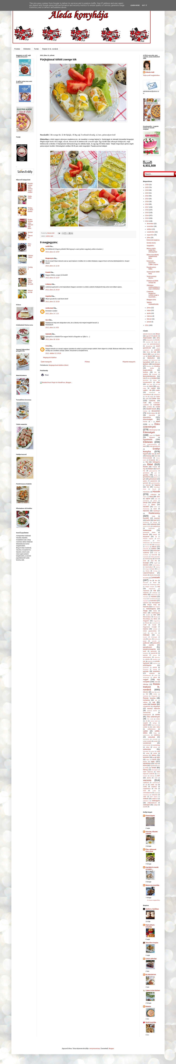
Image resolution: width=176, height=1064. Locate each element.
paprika (151, 645)
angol (144, 344)
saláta (145, 704)
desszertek (156, 411)
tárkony (154, 755)
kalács (155, 506)
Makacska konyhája (152, 885)
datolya (145, 411)
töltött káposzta (148, 771)
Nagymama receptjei (149, 627)
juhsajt (145, 502)
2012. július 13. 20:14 (52, 290)
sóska (158, 719)
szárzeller (155, 739)
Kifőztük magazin (148, 538)
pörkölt (155, 667)
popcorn (155, 663)
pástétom (145, 653)
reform (155, 677)
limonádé (145, 582)
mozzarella (155, 623)
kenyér (155, 534)
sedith (47, 246)
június (149, 308)
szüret (155, 753)
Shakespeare (147, 714)
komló (155, 552)
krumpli (146, 563)
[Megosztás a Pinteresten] (72, 233)
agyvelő (148, 336)
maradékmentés (153, 598)
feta (147, 462)
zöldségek (146, 805)
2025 (147, 187)
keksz (145, 524)
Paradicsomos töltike (151, 268)
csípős (158, 396)
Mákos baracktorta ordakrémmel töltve (153, 256)
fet (159, 460)
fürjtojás (150, 469)
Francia (155, 466)
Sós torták (150, 719)
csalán (158, 390)
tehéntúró (146, 757)
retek (156, 681)
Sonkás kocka (151, 243)
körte (144, 560)
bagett (152, 354)
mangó (145, 598)
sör (146, 721)
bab (155, 352)
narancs (145, 629)
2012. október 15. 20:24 (53, 353)
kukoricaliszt (149, 567)
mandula (154, 596)
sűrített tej (146, 727)
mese (145, 613)
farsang (148, 456)
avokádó (157, 350)
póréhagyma (147, 665)
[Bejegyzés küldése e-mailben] (58, 233)
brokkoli (154, 378)
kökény (153, 556)
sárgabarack (146, 706)
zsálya (156, 805)
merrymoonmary (94, 1048)
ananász (148, 342)
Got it (144, 5)
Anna (47, 346)
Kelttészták (147, 530)
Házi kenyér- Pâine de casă (30, 281)
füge (144, 468)
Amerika (157, 340)
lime (156, 580)
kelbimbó (154, 524)
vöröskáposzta (147, 792)
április (149, 313)
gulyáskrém (153, 481)
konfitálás (145, 554)
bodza (152, 368)
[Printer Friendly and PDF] (44, 377)
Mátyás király (151, 604)
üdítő (156, 777)
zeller (144, 796)
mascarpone (156, 603)
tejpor (147, 759)
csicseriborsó (147, 394)
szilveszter (147, 749)
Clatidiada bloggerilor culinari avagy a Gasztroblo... (153, 294)
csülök (158, 407)
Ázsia (148, 352)
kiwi (151, 544)
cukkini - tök (147, 390)
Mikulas (156, 616)
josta (156, 498)
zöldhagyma (156, 801)
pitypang (150, 661)
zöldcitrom (146, 800)
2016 (147, 210)
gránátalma (146, 477)
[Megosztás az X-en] (67, 233)
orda (144, 639)
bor (155, 372)
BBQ (156, 362)
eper (144, 446)
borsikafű (154, 374)
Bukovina (145, 380)
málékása (154, 592)
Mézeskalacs (147, 616)
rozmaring (146, 700)
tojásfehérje (147, 763)
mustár (154, 625)
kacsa (144, 504)
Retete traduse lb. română (151, 687)
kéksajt (155, 522)
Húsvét (156, 491)
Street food (154, 725)
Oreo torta (29, 244)
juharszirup (146, 500)
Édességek (149, 432)
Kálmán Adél (149, 72)
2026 (147, 184)
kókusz (154, 546)
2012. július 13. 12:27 (52, 278)
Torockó (152, 765)
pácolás (154, 641)
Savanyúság (146, 712)
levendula (146, 577)
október (149, 229)
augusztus (150, 235)
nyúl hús (154, 633)
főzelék (145, 467)
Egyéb (158, 435)
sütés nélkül (156, 727)
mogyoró (146, 621)
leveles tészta (154, 575)
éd (149, 424)
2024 (147, 190)
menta (155, 610)
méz (154, 615)
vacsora (147, 780)
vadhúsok (146, 782)
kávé (155, 520)
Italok (151, 496)
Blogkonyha (49, 258)
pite (144, 661)
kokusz (147, 546)
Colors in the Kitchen (153, 990)
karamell (157, 518)
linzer (154, 582)
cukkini (48, 236)
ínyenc (145, 496)
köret (156, 558)
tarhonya (145, 755)
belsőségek (156, 364)
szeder (156, 741)
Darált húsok (151, 409)
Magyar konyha (149, 586)
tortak (146, 767)
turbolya (152, 775)
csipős (151, 396)
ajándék (155, 336)
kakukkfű (146, 507)
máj (158, 586)
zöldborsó (155, 798)
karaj (153, 516)
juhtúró (154, 502)
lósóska (145, 584)
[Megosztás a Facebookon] (69, 233)
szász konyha (147, 741)
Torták (36, 49)
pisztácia (155, 659)
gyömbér (145, 483)
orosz (149, 639)
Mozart (147, 623)
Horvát (154, 489)
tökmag (145, 770)
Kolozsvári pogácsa (153, 240)
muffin (145, 625)
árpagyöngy (149, 346)
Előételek (26, 49)
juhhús (155, 500)
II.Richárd (153, 494)
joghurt (148, 498)
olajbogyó (146, 635)
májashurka (152, 588)
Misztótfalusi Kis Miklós (150, 619)
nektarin (155, 629)
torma (145, 765)
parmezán (154, 651)
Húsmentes (146, 491)
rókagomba (154, 696)
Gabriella (48, 334)
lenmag (155, 571)
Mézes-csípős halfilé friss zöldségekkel (152, 250)
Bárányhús (151, 358)
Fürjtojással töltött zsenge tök (152, 281)
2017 (147, 207)
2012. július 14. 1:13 (52, 313)
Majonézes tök (30, 291)
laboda (158, 567)
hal (148, 487)
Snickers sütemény (30, 234)
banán (150, 356)
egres (151, 435)
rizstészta (145, 696)
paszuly (145, 655)
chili (156, 384)
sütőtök (145, 731)
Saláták (153, 704)
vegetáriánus (147, 788)
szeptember (151, 232)
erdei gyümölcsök (155, 446)
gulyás (145, 481)
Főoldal (17, 49)
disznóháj (152, 415)
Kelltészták (152, 528)
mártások (146, 602)
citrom (151, 386)
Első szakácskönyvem (150, 444)
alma (158, 338)
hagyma (157, 485)
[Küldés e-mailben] (63, 233)
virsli (144, 790)
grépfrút (156, 477)
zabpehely (146, 794)
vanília (145, 786)
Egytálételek (147, 439)
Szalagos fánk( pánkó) (30, 209)
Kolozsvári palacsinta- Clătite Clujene (152, 262)
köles (158, 556)
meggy (145, 611)
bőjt (149, 378)
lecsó (158, 569)
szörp (147, 753)
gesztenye (146, 473)
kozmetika (146, 556)
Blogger (111, 1048)
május (149, 310)
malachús (146, 592)
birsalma (157, 366)
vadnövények (156, 782)
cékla (158, 382)
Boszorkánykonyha (149, 376)
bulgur (155, 380)
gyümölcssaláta (155, 483)
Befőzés (145, 364)
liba (151, 580)
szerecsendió (146, 745)
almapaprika (149, 340)
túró (158, 776)
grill (144, 479)
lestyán (145, 575)
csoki (144, 403)
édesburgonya (153, 430)
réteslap (145, 684)
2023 (147, 193)
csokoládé (156, 405)
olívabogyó (154, 637)
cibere (144, 386)
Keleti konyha (147, 526)
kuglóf (155, 563)
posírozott (146, 667)
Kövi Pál (154, 560)
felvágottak (152, 460)
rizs (147, 694)
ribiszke (145, 692)
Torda (156, 763)
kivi (146, 544)
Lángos (147, 569)
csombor (149, 406)
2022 (147, 196)
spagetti (145, 723)
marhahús (153, 601)
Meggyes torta (151, 300)
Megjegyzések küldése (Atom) (58, 365)
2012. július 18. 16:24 (52, 339)
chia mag (149, 384)
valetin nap (153, 784)
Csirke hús (155, 398)
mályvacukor (154, 594)
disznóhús (147, 417)
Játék (158, 496)
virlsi (155, 788)
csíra (146, 398)
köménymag (148, 558)
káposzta (146, 511)
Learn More (135, 5)
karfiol (148, 520)
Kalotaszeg (146, 508)
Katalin (47, 272)
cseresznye (152, 392)
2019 (147, 201)
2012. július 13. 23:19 (52, 301)
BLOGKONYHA (151, 974)
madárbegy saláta (155, 584)
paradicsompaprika (149, 649)
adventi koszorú (148, 334)
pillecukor (157, 657)
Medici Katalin (156, 606)
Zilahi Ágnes (153, 796)
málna (145, 594)
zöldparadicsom (152, 802)
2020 (147, 199)
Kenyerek (146, 536)
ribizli (153, 692)
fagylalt (145, 454)
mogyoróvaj (156, 621)
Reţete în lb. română (50, 49)
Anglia (155, 342)
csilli (146, 396)
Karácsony (154, 513)
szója (152, 751)
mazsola (146, 607)
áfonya (157, 334)
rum (156, 700)
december (150, 223)
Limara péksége (151, 959)
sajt (153, 702)
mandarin (145, 596)
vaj (146, 784)
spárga (155, 723)
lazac (152, 569)
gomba (145, 475)
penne (155, 655)
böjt (144, 378)
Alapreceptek (147, 338)
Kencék (145, 534)
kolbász (153, 548)
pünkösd (151, 673)
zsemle (145, 806)
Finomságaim (150, 816)
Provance (145, 669)
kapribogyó (156, 510)
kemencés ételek (149, 532)
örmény (156, 639)
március (149, 316)
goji (155, 473)
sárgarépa (156, 706)
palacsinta (156, 643)
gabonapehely (153, 470)
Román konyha (149, 698)
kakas (153, 504)
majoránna (146, 590)
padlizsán (146, 643)
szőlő (158, 751)
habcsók (148, 485)
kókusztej (145, 548)
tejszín (154, 759)
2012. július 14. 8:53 (52, 327)
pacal (144, 641)
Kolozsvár (146, 550)
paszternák (154, 653)
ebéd (158, 421)
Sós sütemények (153, 717)
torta (158, 765)
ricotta (158, 692)
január (149, 322)
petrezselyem (147, 657)
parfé (144, 651)
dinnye (153, 413)
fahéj (153, 454)
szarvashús (146, 739)
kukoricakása (156, 565)
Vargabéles (150, 245)
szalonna (157, 735)
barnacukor (154, 360)
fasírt (156, 456)
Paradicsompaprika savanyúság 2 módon (30, 188)
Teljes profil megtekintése (151, 75)
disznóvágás (148, 419)
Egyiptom (152, 437)
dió (159, 413)
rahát (155, 675)
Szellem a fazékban (152, 909)
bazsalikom (146, 362)
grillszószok (153, 479)
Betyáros (148, 366)
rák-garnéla (146, 677)
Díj (147, 413)
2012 (147, 221)
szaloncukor (146, 735)
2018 (147, 204)
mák (154, 590)
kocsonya (157, 544)
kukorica (146, 565)
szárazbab (151, 737)
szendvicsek (147, 743)
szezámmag (156, 745)
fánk (158, 454)
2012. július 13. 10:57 (52, 252)
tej (153, 757)
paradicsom (147, 647)
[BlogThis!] (65, 233)
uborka (149, 777)
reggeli (145, 679)
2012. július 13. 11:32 (52, 266)
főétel (150, 464)
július (149, 237)
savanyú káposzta (153, 708)
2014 (147, 215)
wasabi (156, 792)
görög (155, 475)
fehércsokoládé (147, 458)
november (150, 226)
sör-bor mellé (154, 721)
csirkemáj (152, 400)
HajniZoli (48, 296)
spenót (145, 725)
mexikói (148, 614)
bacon (145, 354)
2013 (147, 218)
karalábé (146, 518)
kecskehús (146, 522)
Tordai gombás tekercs (151, 277)
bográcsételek (147, 370)
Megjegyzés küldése (50, 357)
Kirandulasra (156, 542)
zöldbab (145, 799)
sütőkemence (151, 729)
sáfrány (145, 702)
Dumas (145, 421)
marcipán (145, 600)
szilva (147, 747)
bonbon (145, 372)
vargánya (154, 786)
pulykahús (156, 671)
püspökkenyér (147, 675)
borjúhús (145, 374)
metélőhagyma (155, 613)
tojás (51, 236)
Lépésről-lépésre (148, 573)
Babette (148, 1006)
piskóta (147, 659)
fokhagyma (156, 462)
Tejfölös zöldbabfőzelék (152, 303)
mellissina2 (49, 308)
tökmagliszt (155, 769)
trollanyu (48, 284)
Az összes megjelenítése (153, 900)
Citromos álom (30, 256)
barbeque (145, 360)
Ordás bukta (30, 197)
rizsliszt (155, 694)
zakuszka (154, 794)
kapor (155, 508)
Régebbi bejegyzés (129, 362)
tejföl (158, 757)
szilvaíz (155, 747)
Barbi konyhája (151, 1022)
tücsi (47, 320)
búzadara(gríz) (147, 382)
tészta (145, 761)
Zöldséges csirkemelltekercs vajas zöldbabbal (153, 287)
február (149, 319)
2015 (147, 212)
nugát (144, 633)
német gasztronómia (149, 631)
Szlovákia (145, 751)
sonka (157, 714)
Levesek (155, 577)
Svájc (155, 733)
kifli (156, 536)
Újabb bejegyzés (46, 362)
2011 (147, 325)
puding (155, 669)
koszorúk (154, 554)
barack (158, 356)
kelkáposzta (156, 526)
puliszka (145, 671)
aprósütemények (155, 344)
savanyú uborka (152, 710)
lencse (147, 571)
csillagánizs (157, 394)
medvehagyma (151, 609)
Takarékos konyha (152, 943)
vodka (154, 790)
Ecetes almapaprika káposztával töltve (30, 224)
